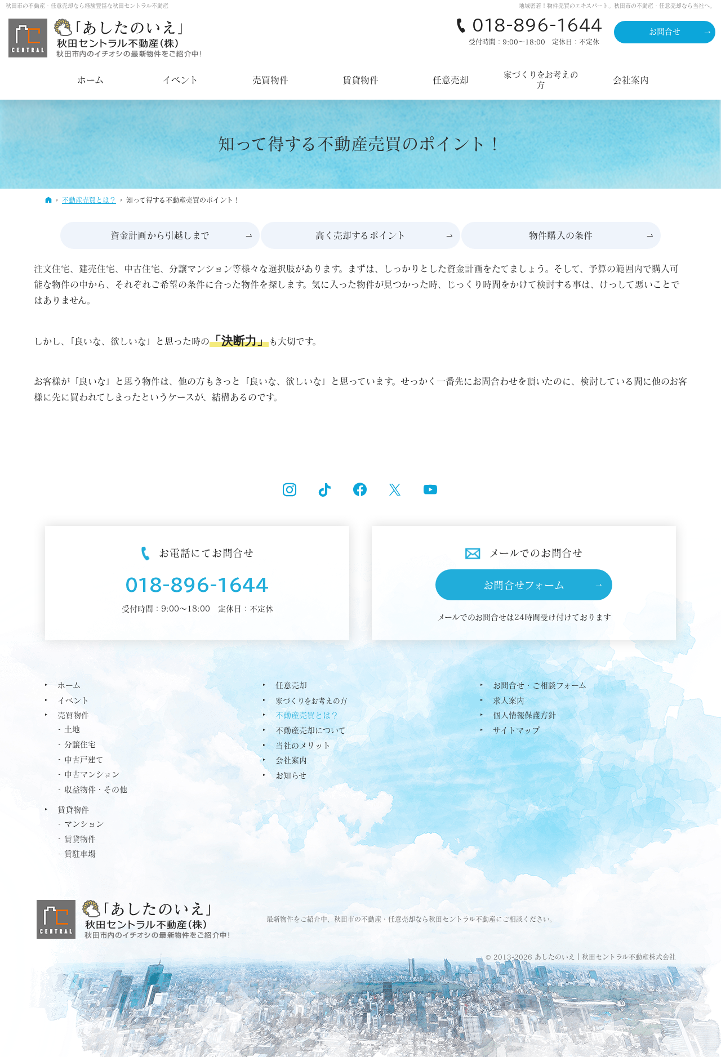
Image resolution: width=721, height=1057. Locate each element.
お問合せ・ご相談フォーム (539, 685)
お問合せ (665, 31)
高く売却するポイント (360, 235)
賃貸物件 (73, 810)
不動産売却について (310, 730)
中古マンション (91, 774)
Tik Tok (325, 491)
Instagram (290, 491)
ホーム (69, 685)
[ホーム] (48, 199)
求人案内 (508, 700)
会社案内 (291, 760)
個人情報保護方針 (524, 715)
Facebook (360, 491)
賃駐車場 (80, 854)
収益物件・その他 (95, 789)
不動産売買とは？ (307, 715)
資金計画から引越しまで (160, 235)
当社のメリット (303, 746)
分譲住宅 (80, 744)
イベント (73, 700)
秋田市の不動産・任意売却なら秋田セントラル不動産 (415, 919)
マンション (84, 824)
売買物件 (73, 715)
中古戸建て (84, 760)
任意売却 (291, 685)
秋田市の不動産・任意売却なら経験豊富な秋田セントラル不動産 (87, 5)
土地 (72, 729)
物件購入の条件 (561, 235)
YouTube (431, 491)
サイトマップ (516, 730)
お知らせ (290, 775)
